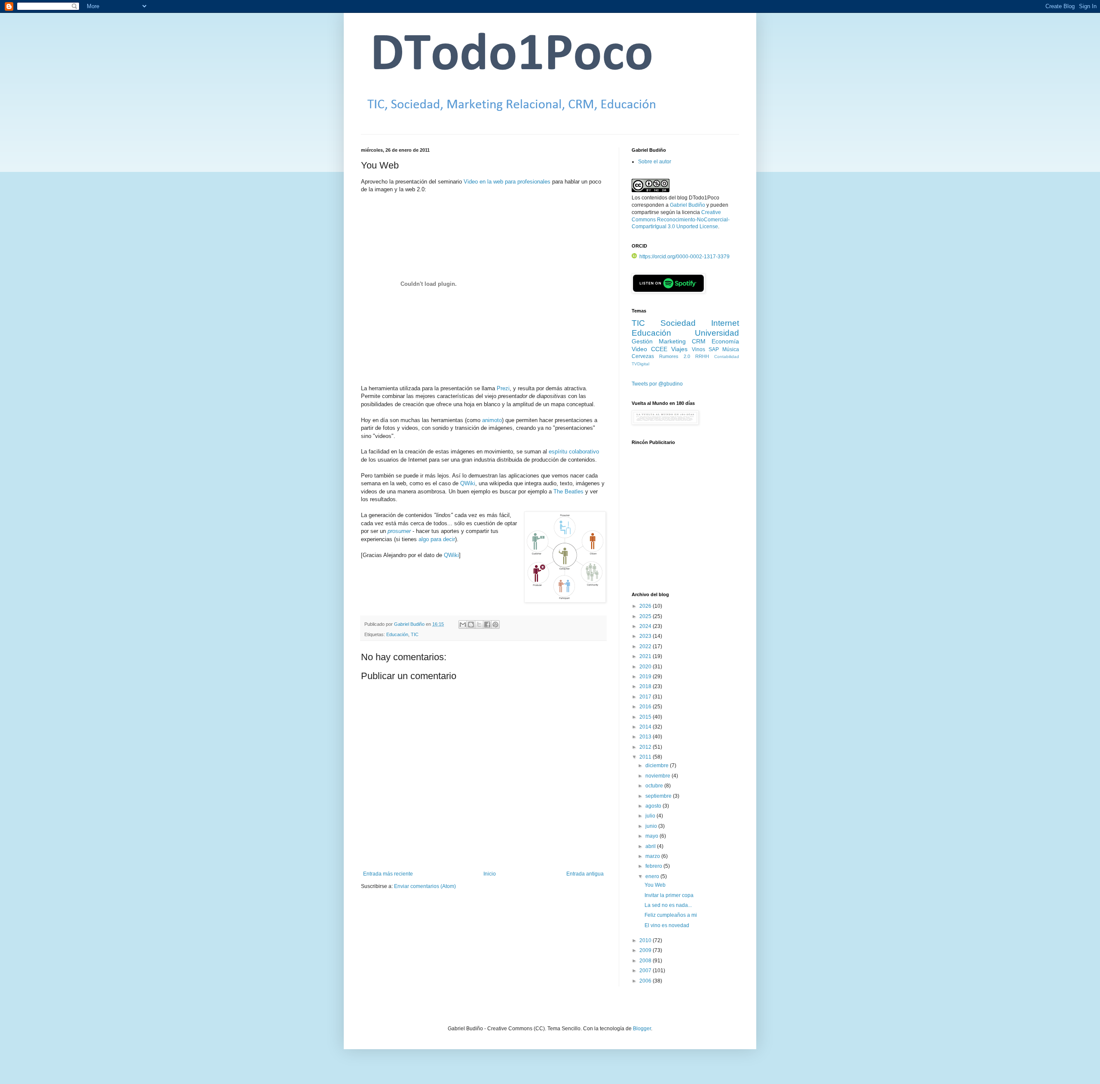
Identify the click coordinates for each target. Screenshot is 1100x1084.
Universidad (717, 332)
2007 (646, 971)
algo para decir (437, 539)
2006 (646, 981)
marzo (653, 856)
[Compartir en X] (479, 624)
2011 (646, 757)
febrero (654, 866)
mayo (652, 836)
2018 (646, 686)
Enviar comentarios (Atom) (425, 886)
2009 (646, 950)
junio (651, 826)
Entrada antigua (585, 874)
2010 (646, 940)
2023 (646, 636)
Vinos (698, 349)
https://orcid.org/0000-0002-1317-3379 (684, 257)
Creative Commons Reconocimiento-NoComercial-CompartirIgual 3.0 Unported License (681, 219)
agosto (654, 806)
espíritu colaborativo (574, 451)
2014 (646, 727)
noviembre (658, 776)
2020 (646, 667)
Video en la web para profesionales (507, 181)
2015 (646, 717)
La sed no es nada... (668, 905)
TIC (415, 634)
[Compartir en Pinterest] (495, 624)
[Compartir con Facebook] (487, 624)
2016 (646, 707)
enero (652, 876)
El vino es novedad (667, 925)
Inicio (489, 874)
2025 (646, 616)
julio (651, 816)
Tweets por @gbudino (657, 384)
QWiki (467, 483)
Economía (725, 341)
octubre (654, 786)
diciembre (657, 765)
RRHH (702, 356)
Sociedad (678, 323)
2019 (646, 677)
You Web (655, 885)
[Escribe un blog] (471, 624)
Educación (397, 634)
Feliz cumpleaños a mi (671, 915)
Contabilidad (726, 356)
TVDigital (640, 363)
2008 (646, 961)
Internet (725, 323)
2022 (646, 646)
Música (730, 349)
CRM (699, 341)
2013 (646, 737)
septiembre (659, 796)
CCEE (659, 349)
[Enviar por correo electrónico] (462, 624)
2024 (646, 626)
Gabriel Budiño (410, 624)
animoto (492, 420)
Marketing (672, 341)
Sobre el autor (654, 162)
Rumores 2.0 (674, 356)
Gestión (642, 341)
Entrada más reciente (388, 874)
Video (639, 349)
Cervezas (643, 356)
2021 (646, 656)
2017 (646, 697)
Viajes (679, 349)
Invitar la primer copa (669, 895)
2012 (646, 747)
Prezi (503, 388)
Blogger (642, 1029)
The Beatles (568, 491)
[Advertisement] (685, 523)
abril (651, 846)
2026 (646, 606)
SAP (714, 349)
